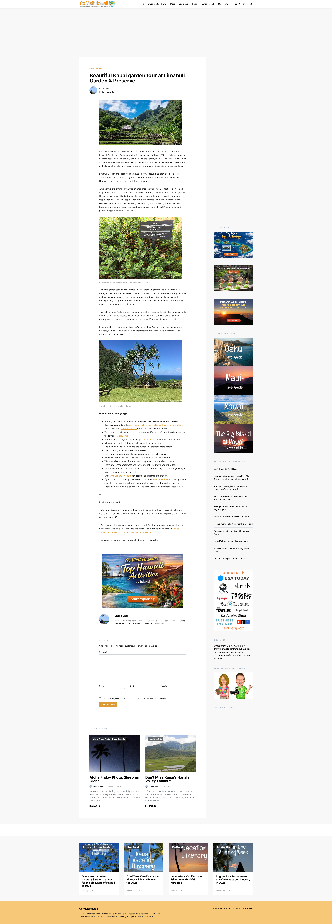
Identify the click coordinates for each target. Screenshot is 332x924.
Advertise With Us (221, 908)
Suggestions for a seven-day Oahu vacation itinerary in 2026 (233, 879)
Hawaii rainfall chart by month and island (233, 524)
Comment (103, 652)
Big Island (183, 4)
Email (133, 686)
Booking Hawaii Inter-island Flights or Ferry (231, 532)
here (159, 540)
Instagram (159, 623)
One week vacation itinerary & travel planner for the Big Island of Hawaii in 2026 (98, 881)
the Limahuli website (121, 475)
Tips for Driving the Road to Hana (229, 558)
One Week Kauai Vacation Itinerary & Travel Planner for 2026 (142, 879)
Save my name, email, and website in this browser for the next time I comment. (135, 698)
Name (102, 686)
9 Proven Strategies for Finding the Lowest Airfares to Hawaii (230, 488)
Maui (172, 4)
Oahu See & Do (223, 847)
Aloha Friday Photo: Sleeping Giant (114, 779)
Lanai (204, 4)
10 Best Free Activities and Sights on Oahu (231, 550)
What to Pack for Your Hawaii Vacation (232, 516)
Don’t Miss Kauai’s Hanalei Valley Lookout (168, 779)
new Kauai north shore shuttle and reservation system (155, 425)
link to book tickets (160, 479)
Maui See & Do (178, 847)
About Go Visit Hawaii (242, 908)
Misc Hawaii (223, 4)
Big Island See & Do (102, 847)
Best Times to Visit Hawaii (226, 469)
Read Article (94, 806)
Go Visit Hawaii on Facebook (140, 623)
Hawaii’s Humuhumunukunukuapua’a (231, 541)
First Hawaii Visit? (150, 4)
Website (164, 686)
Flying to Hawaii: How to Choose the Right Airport (231, 508)
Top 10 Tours (240, 4)
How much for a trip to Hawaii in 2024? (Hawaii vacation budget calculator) (232, 477)
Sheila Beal (104, 89)
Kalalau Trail (122, 436)
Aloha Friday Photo (101, 739)
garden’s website (128, 428)
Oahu (163, 4)
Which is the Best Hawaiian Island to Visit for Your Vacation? (231, 498)
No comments (108, 92)
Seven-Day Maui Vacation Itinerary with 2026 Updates (187, 879)
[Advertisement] (166, 32)
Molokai (212, 4)
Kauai (195, 4)
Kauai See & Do (96, 68)
